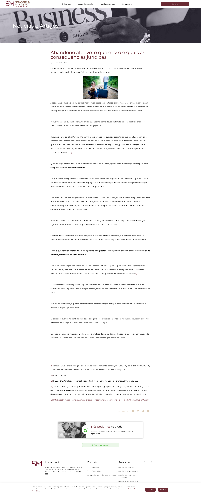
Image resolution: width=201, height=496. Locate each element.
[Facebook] (144, 462)
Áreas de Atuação (85, 4)
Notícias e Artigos (107, 4)
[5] (136, 273)
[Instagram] (151, 462)
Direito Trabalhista (126, 467)
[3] (133, 179)
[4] (147, 240)
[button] (133, 411)
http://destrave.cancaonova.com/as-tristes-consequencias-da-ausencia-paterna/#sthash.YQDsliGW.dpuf (101, 400)
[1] (80, 137)
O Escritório (66, 4)
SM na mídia (127, 4)
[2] (71, 152)
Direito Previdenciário (128, 471)
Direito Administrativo (128, 481)
